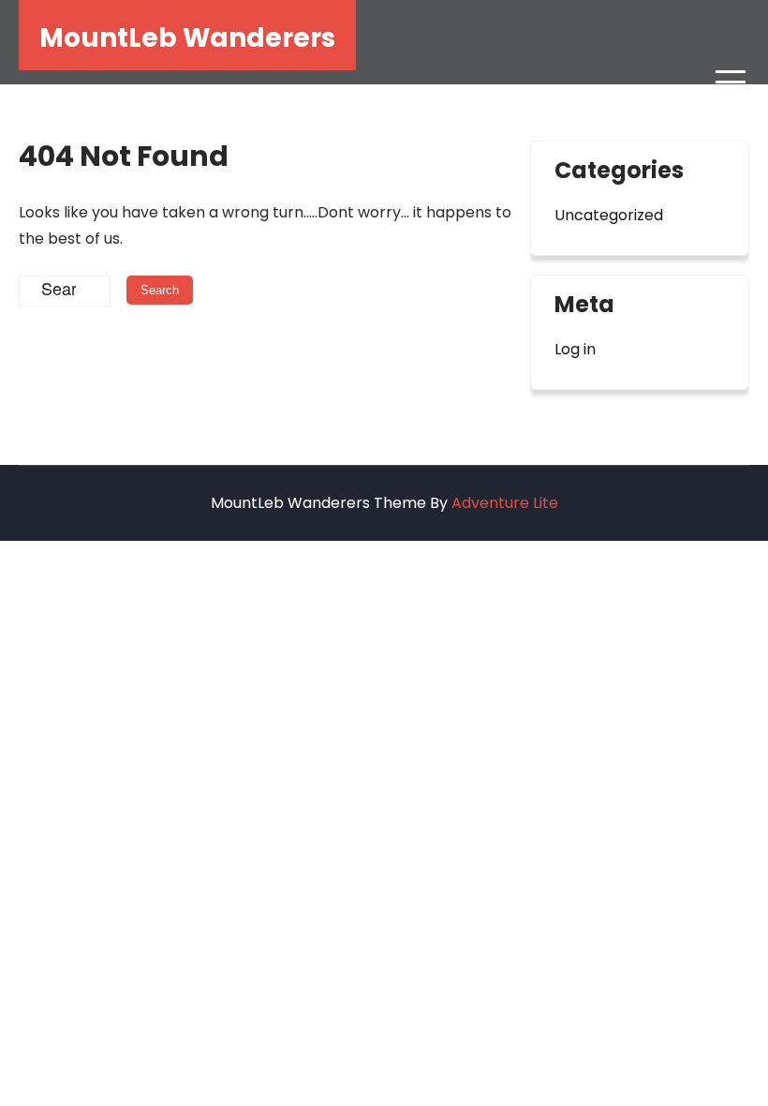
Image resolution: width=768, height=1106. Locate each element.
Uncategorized (608, 215)
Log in (575, 349)
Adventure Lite (504, 503)
